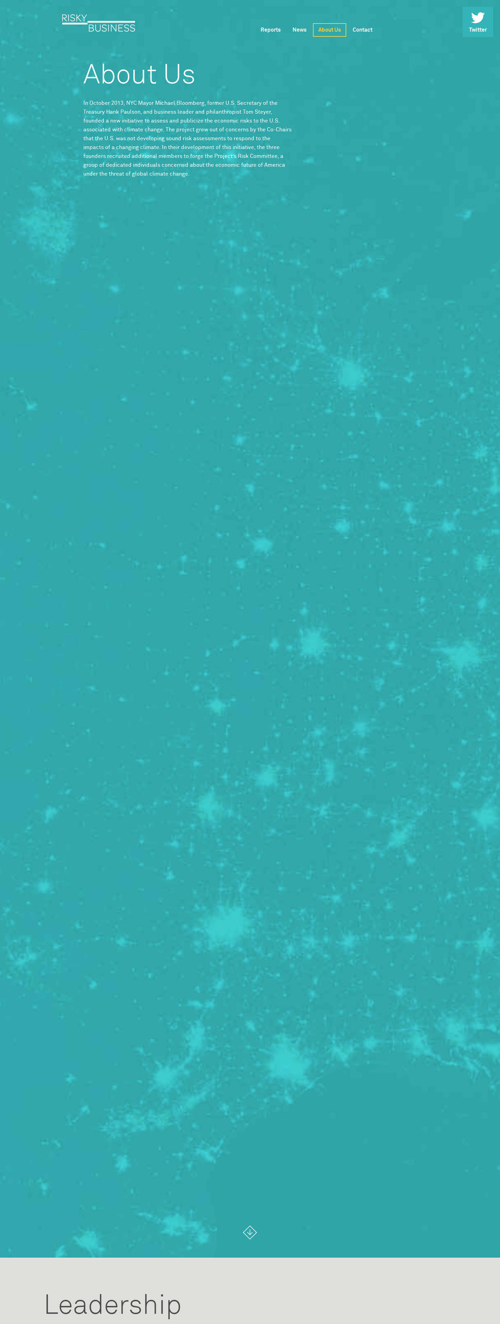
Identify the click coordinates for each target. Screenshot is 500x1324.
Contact (362, 29)
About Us (329, 29)
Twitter (478, 29)
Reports (271, 29)
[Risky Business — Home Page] (98, 23)
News (299, 29)
